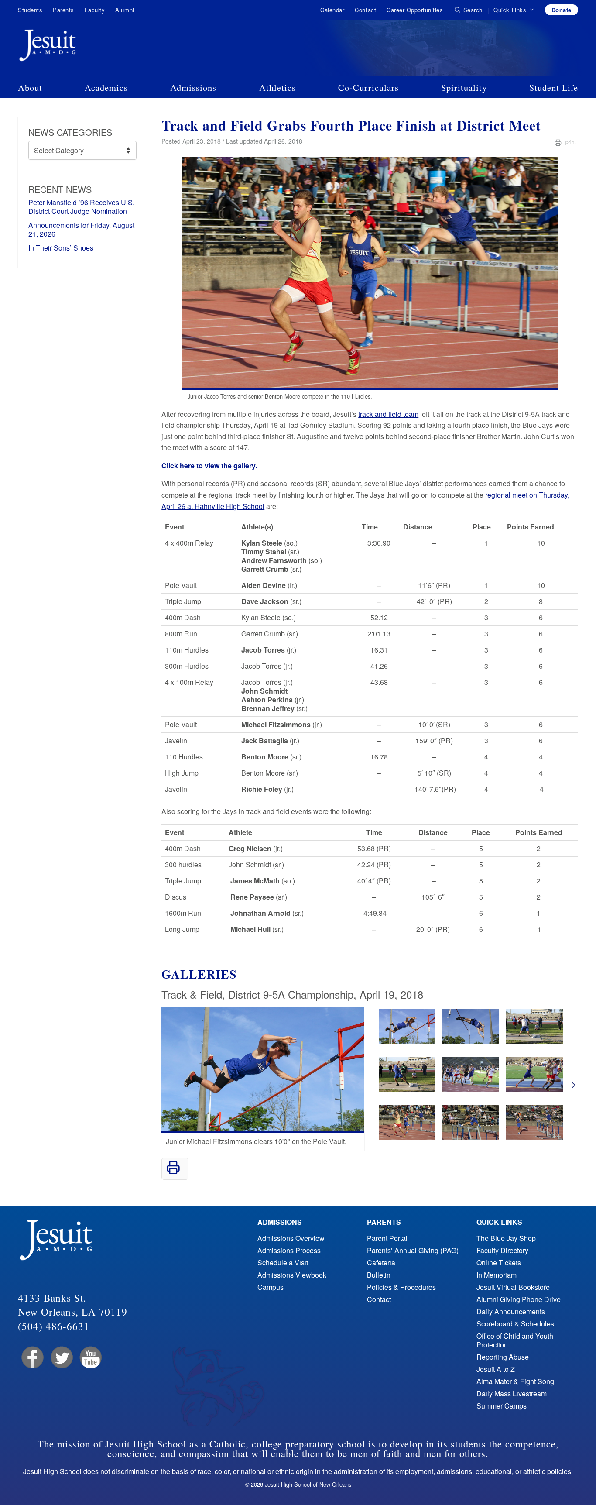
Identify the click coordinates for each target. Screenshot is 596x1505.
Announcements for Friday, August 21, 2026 (81, 229)
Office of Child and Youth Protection (514, 1340)
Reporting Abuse (502, 1357)
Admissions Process (289, 1250)
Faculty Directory (502, 1250)
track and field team (388, 414)
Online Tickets (498, 1263)
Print (570, 141)
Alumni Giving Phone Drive (518, 1299)
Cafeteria (381, 1263)
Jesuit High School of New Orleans (79, 47)
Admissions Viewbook (291, 1275)
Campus (270, 1287)
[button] (513, 10)
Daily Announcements (510, 1311)
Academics (106, 87)
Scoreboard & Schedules (515, 1324)
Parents (63, 10)
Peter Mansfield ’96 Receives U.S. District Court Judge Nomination (81, 206)
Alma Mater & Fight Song (515, 1381)
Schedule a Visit (282, 1263)
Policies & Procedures (401, 1287)
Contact (365, 10)
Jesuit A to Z (495, 1369)
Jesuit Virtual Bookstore (513, 1287)
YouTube (90, 1358)
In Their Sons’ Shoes (60, 248)
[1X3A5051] (470, 1089)
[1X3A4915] (407, 1041)
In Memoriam (496, 1275)
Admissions (193, 87)
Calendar (332, 10)
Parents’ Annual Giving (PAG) (413, 1250)
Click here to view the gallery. (209, 465)
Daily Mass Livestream (511, 1393)
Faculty (95, 10)
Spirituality (464, 87)
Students (30, 10)
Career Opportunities (415, 10)
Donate (561, 10)
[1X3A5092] (534, 1137)
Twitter (61, 1358)
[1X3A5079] (407, 1137)
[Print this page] (173, 1172)
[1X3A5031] (407, 1089)
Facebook (32, 1358)
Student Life (553, 87)
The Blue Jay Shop (506, 1238)
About (30, 87)
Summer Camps (501, 1406)
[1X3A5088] (470, 1137)
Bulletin (378, 1275)
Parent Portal (387, 1238)
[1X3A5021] (534, 1041)
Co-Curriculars (368, 87)
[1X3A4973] (470, 1041)
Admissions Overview (291, 1238)
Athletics (277, 87)
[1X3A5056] (534, 1089)
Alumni (124, 10)
